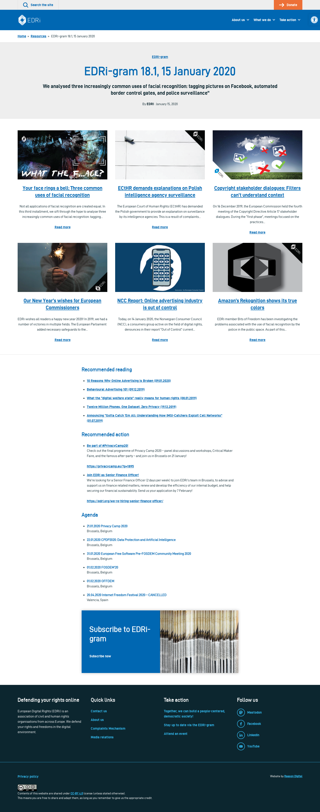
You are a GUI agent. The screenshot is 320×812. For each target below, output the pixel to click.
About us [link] (238, 20)
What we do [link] (262, 20)
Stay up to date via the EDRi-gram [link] (189, 725)
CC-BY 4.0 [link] (77, 793)
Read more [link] (63, 227)
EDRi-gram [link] (160, 57)
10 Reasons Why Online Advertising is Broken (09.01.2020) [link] (129, 381)
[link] (314, 19)
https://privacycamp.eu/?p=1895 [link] (110, 466)
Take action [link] (288, 20)
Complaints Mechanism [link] (108, 728)
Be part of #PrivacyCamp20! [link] (107, 445)
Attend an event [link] (175, 734)
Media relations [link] (102, 737)
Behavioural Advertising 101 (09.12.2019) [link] (116, 389)
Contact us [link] (99, 711)
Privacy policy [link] (28, 776)
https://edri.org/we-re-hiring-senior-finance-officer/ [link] (125, 501)
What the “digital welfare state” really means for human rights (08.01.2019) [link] (142, 398)
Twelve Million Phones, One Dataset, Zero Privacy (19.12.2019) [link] (131, 407)
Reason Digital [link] (293, 776)
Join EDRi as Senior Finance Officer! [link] (113, 475)
